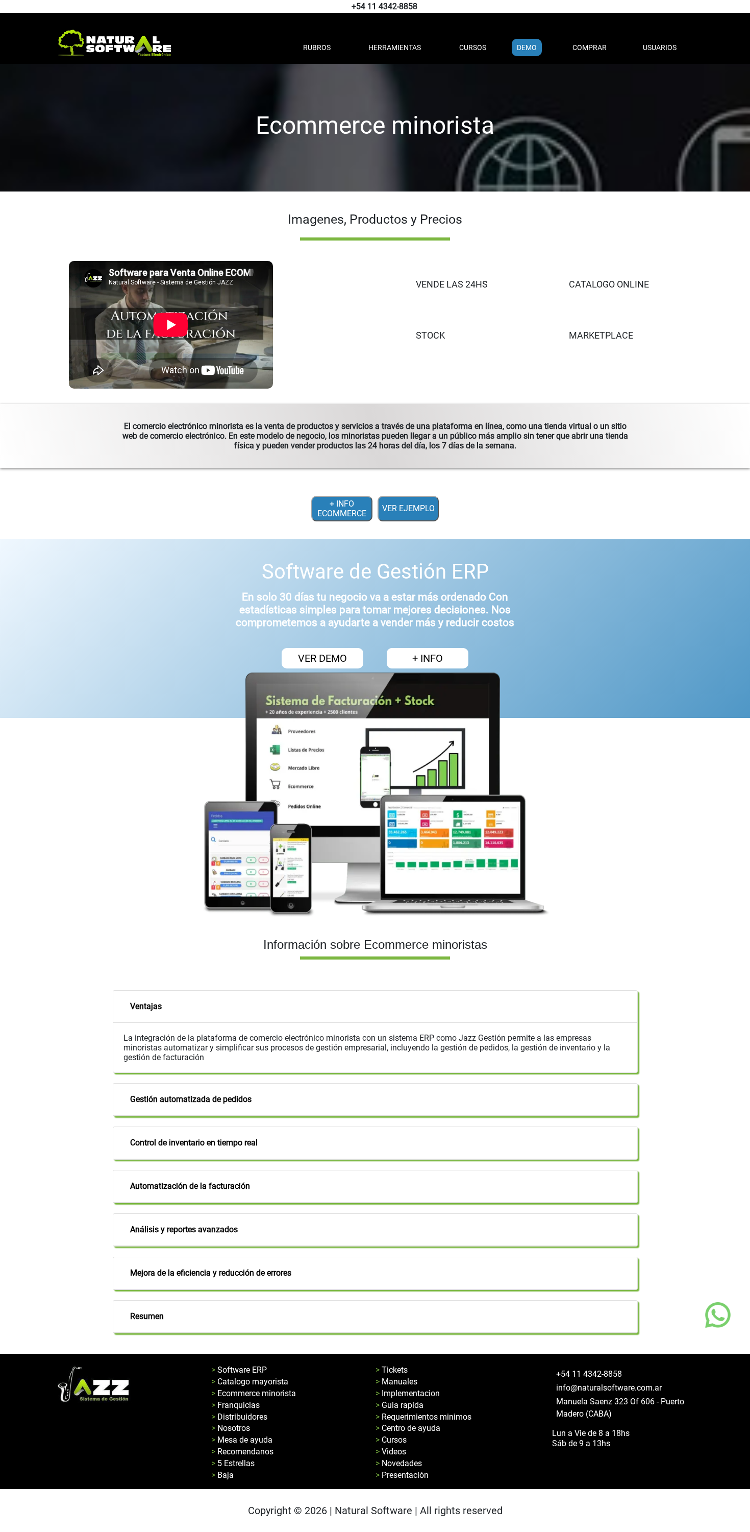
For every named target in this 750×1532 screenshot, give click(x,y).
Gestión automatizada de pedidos (191, 1099)
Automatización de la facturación (190, 1186)
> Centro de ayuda (408, 1428)
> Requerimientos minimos (423, 1417)
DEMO (527, 47)
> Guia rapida (399, 1405)
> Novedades (399, 1463)
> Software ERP (239, 1370)
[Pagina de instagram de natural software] (741, 7)
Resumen (147, 1316)
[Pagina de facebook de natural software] (738, 7)
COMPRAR (589, 47)
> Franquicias (235, 1405)
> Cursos (391, 1440)
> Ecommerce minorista (253, 1393)
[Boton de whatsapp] (718, 1315)
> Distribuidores (239, 1417)
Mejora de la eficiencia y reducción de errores (210, 1273)
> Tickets (392, 1370)
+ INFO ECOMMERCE (341, 508)
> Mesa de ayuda (241, 1440)
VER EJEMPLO (408, 508)
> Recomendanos (242, 1451)
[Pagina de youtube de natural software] (743, 7)
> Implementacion (408, 1393)
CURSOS (472, 47)
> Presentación (402, 1475)
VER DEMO (322, 658)
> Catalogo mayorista (249, 1381)
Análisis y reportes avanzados (184, 1229)
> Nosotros (230, 1428)
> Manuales (396, 1381)
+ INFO (427, 658)
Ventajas (146, 1006)
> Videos (391, 1451)
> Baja (222, 1475)
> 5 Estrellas (233, 1463)
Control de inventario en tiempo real (194, 1142)
